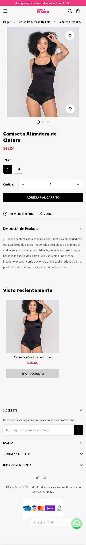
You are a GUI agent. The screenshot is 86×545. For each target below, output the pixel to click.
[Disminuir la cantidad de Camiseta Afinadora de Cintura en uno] (23, 184)
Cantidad (8, 184)
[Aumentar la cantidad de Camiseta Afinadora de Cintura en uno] (78, 184)
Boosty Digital (45, 492)
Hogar (7, 22)
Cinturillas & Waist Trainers (34, 22)
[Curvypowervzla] (43, 11)
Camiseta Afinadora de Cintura (33, 357)
